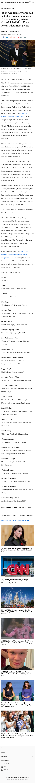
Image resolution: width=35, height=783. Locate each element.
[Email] (21, 37)
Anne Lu (6, 31)
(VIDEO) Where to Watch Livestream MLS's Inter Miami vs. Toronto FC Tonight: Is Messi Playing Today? (17, 643)
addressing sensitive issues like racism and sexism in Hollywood (15, 254)
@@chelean (15, 31)
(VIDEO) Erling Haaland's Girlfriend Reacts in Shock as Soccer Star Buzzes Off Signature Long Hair (17, 673)
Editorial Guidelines (25, 515)
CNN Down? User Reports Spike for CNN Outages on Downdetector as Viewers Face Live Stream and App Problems (17, 581)
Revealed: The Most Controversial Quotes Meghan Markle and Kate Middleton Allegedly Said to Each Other (16, 704)
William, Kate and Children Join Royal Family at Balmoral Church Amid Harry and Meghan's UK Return (16, 550)
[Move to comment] (25, 37)
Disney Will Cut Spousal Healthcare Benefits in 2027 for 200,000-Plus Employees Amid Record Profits (16, 612)
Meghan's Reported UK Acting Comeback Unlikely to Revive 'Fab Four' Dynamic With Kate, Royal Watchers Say (17, 735)
